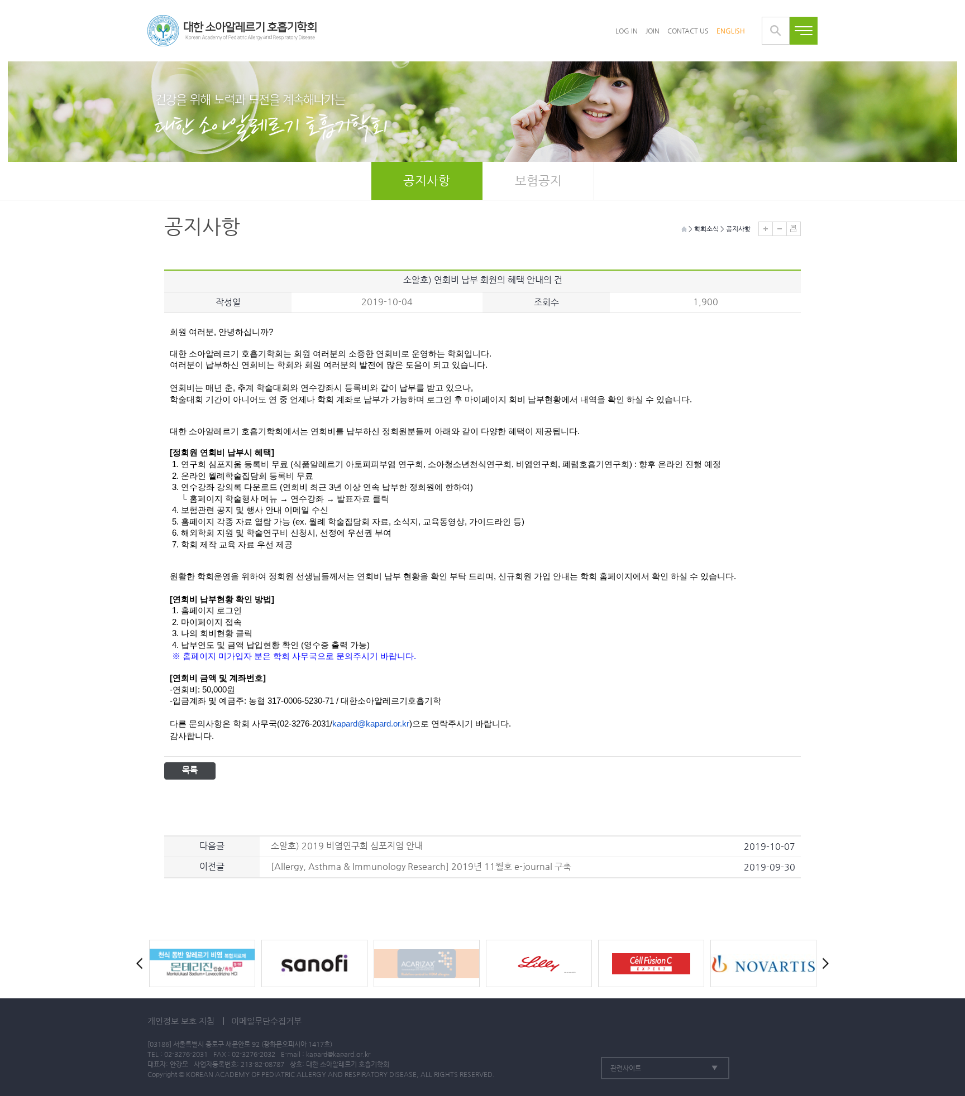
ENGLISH (730, 31)
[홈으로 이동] (232, 30)
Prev (141, 963)
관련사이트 (625, 1068)
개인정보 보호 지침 (180, 1021)
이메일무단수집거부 (266, 1021)
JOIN (653, 31)
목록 (190, 770)
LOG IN (626, 31)
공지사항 (426, 181)
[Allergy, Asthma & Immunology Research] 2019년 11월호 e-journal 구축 (421, 866)
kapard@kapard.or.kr (338, 1054)
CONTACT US (688, 31)
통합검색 (776, 31)
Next (823, 963)
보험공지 (538, 181)
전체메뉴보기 (804, 31)
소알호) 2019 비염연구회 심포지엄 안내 (347, 845)
